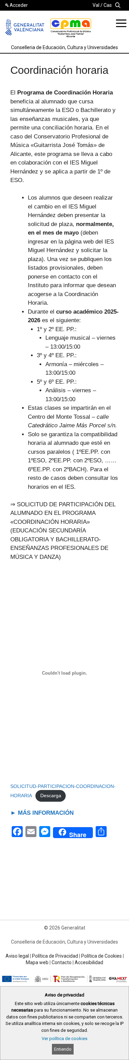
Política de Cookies (101, 956)
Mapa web (37, 962)
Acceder (19, 5)
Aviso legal (17, 956)
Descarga (50, 795)
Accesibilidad (89, 962)
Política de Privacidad (55, 956)
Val (96, 5)
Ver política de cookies (64, 1038)
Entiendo (63, 1049)
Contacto (62, 962)
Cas (108, 5)
